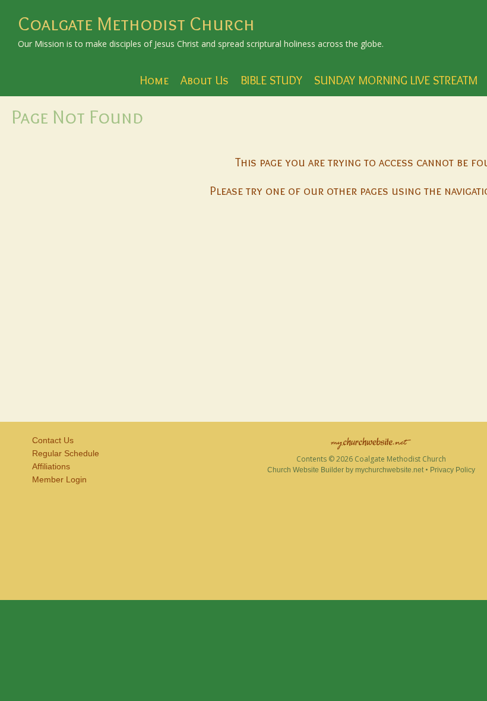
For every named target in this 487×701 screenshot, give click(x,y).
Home (154, 80)
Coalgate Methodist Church (136, 23)
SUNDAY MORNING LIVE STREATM (395, 80)
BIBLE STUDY (271, 80)
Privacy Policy (452, 470)
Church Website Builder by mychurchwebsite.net (345, 470)
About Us (205, 80)
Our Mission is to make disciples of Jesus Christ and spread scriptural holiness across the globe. (201, 43)
